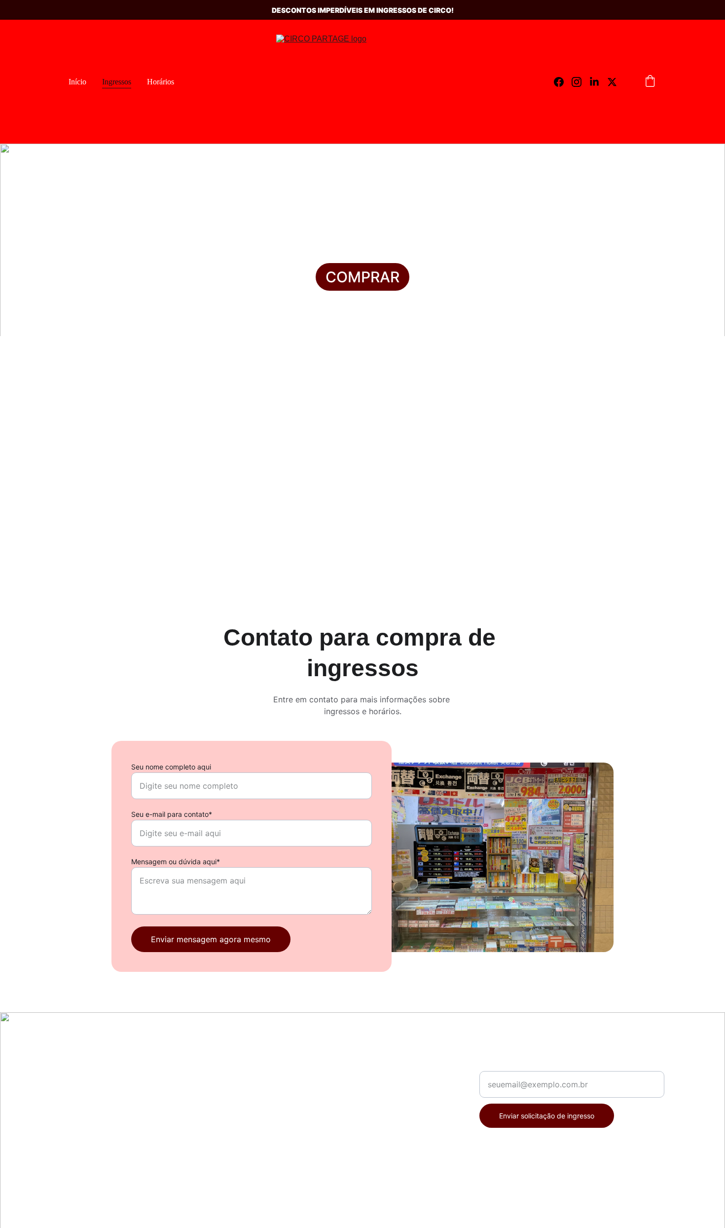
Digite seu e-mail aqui (520, 1065)
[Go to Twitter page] (612, 82)
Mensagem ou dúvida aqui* (175, 861)
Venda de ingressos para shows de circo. (127, 1088)
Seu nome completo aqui (171, 767)
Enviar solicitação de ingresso (546, 1116)
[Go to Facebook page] (563, 82)
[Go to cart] (650, 82)
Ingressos (116, 81)
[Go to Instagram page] (580, 82)
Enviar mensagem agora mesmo (211, 939)
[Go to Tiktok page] (108, 1131)
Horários (160, 81)
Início (77, 81)
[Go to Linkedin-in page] (598, 82)
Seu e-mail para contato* (171, 814)
